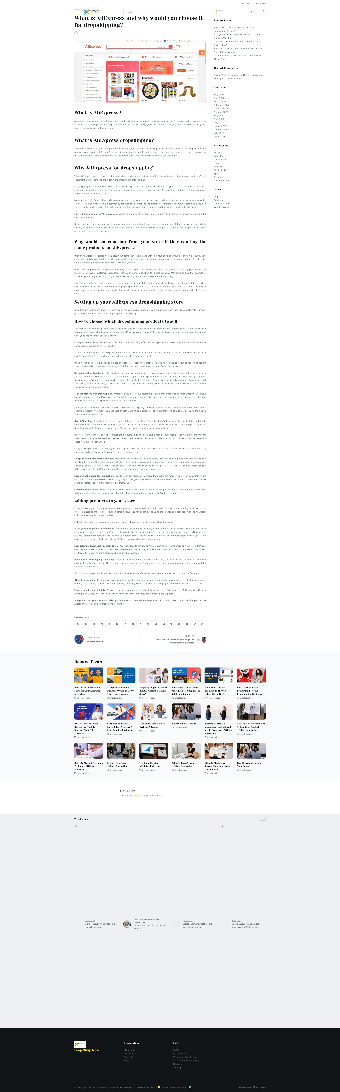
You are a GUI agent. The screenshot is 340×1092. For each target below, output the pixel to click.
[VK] (125, 624)
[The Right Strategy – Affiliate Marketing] (153, 751)
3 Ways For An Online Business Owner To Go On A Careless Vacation (120, 690)
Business (218, 152)
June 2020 (219, 136)
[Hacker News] (117, 624)
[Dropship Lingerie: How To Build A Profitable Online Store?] (153, 675)
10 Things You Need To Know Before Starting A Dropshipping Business (119, 726)
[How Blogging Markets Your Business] (251, 751)
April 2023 (219, 98)
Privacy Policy (180, 1053)
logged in (138, 795)
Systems (218, 177)
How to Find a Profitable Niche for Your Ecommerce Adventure (88, 690)
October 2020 (221, 129)
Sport (217, 173)
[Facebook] (78, 624)
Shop (81, 22)
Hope (216, 163)
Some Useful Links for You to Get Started (149, 927)
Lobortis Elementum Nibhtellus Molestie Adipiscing (197, 925)
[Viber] (148, 624)
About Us (128, 1053)
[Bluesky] (195, 624)
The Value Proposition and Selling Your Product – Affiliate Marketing (251, 726)
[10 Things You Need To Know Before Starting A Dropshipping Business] (121, 711)
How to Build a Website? (184, 723)
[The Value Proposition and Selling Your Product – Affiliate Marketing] (251, 711)
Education (219, 156)
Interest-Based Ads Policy (186, 1060)
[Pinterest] (94, 624)
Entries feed (220, 200)
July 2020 (219, 133)
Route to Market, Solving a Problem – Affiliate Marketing (88, 766)
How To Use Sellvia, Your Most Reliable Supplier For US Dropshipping (186, 690)
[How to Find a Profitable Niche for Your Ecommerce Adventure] (88, 675)
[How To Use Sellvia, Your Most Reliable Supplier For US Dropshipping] (186, 675)
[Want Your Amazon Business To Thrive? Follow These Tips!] (219, 675)
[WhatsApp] (156, 624)
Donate (260, 12)
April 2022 (219, 119)
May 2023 (219, 94)
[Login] (251, 12)
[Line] (171, 624)
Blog (94, 22)
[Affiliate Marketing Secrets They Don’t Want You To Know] (219, 751)
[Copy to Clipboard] (202, 624)
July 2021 (219, 122)
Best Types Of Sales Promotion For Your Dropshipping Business (249, 690)
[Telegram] (140, 624)
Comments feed (222, 203)
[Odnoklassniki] (133, 624)
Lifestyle (218, 166)
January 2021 (221, 126)
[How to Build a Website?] (186, 711)
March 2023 (220, 101)
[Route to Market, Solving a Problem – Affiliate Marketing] (88, 751)
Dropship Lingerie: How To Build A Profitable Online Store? (153, 690)
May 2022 (219, 115)
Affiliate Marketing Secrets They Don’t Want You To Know (218, 766)
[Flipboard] (163, 624)
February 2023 (221, 105)
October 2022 (221, 112)
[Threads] (179, 624)
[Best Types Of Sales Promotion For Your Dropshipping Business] (251, 675)
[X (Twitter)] (86, 624)
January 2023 (221, 108)
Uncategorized (122, 33)
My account (130, 1050)
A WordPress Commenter (226, 75)
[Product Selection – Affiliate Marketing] (121, 751)
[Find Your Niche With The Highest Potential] (153, 711)
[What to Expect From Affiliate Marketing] (186, 751)
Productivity (220, 170)
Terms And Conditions (184, 1057)
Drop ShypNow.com (102, 1087)
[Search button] (213, 12)
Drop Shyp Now (86, 1050)
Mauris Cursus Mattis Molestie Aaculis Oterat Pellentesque (246, 925)
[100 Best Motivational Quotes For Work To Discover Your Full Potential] (88, 711)
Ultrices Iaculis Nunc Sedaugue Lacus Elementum (100, 925)
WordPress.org (221, 207)
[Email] (187, 624)
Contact (128, 1057)
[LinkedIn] (101, 624)
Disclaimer (178, 1064)
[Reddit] (109, 624)
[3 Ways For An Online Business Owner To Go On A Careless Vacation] (121, 675)
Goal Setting (220, 159)
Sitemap (177, 1067)
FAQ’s (176, 1050)
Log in (217, 196)
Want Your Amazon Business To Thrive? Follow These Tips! (215, 690)
